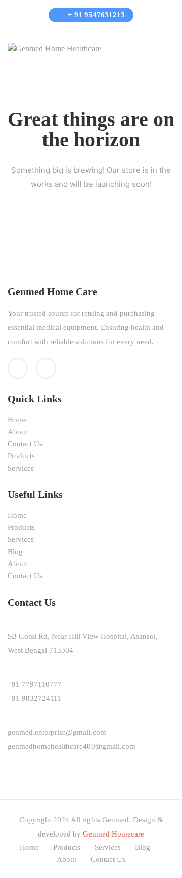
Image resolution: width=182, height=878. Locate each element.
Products (21, 456)
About (17, 432)
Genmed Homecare (113, 834)
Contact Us (25, 444)
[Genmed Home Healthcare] (54, 48)
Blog (15, 552)
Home (17, 419)
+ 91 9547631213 (95, 15)
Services (21, 468)
